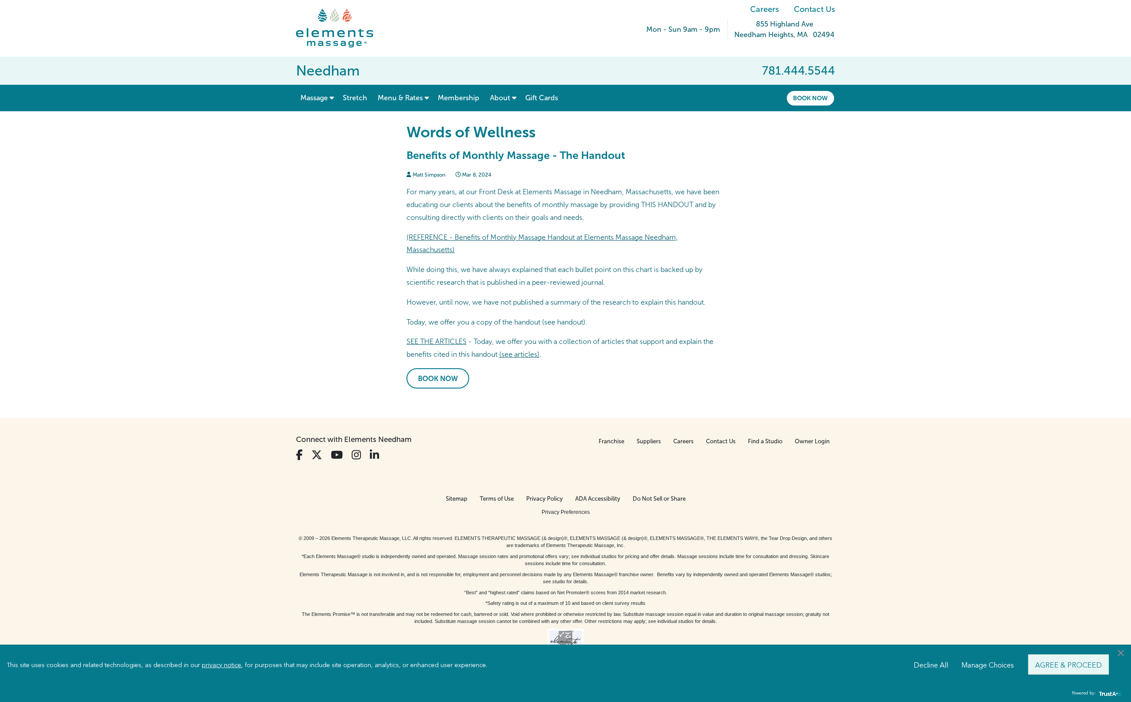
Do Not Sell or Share (659, 498)
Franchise (611, 441)
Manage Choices (987, 664)
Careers (764, 9)
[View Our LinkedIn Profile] (374, 455)
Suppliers (649, 441)
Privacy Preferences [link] (566, 512)
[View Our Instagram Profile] (356, 455)
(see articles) (519, 354)
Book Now (810, 98)
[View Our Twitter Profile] (317, 455)
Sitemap (456, 498)
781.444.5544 (798, 70)
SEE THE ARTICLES (436, 341)
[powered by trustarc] (1109, 693)
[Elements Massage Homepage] (341, 28)
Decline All (931, 664)
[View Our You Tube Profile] (336, 455)
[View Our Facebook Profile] (299, 455)
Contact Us (814, 9)
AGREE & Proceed (1068, 664)
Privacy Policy (544, 498)
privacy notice (221, 664)
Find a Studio (765, 441)
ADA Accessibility (597, 498)
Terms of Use (497, 498)
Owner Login (812, 441)
